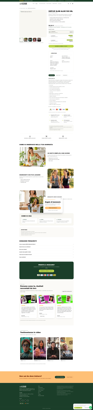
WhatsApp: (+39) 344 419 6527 (24, 396)
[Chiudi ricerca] (61, 199)
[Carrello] (73, 4)
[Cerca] (68, 4)
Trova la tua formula (42, 3)
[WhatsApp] (90, 407)
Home (34, 3)
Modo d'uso (58, 75)
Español (27, 403)
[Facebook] (20, 400)
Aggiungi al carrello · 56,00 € (61, 46)
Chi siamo (59, 3)
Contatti (39, 394)
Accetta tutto (78, 407)
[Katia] (30, 40)
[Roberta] (39, 40)
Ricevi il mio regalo (53, 207)
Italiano (21, 403)
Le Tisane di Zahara (22, 8)
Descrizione (52, 75)
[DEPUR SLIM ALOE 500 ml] (21, 40)
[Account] (70, 4)
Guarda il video (42, 316)
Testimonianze (54, 3)
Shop (36, 3)
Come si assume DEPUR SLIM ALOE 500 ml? (27, 244)
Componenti (65, 75)
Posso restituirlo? (22, 257)
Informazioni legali (41, 395)
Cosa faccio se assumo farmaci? (25, 254)
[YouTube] (25, 400)
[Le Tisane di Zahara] (23, 4)
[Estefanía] (35, 40)
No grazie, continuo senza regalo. (53, 210)
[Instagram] (23, 400)
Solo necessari (87, 407)
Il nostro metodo (48, 3)
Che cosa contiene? (23, 249)
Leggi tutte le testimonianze (67, 291)
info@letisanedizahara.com (23, 395)
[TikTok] (28, 400)
